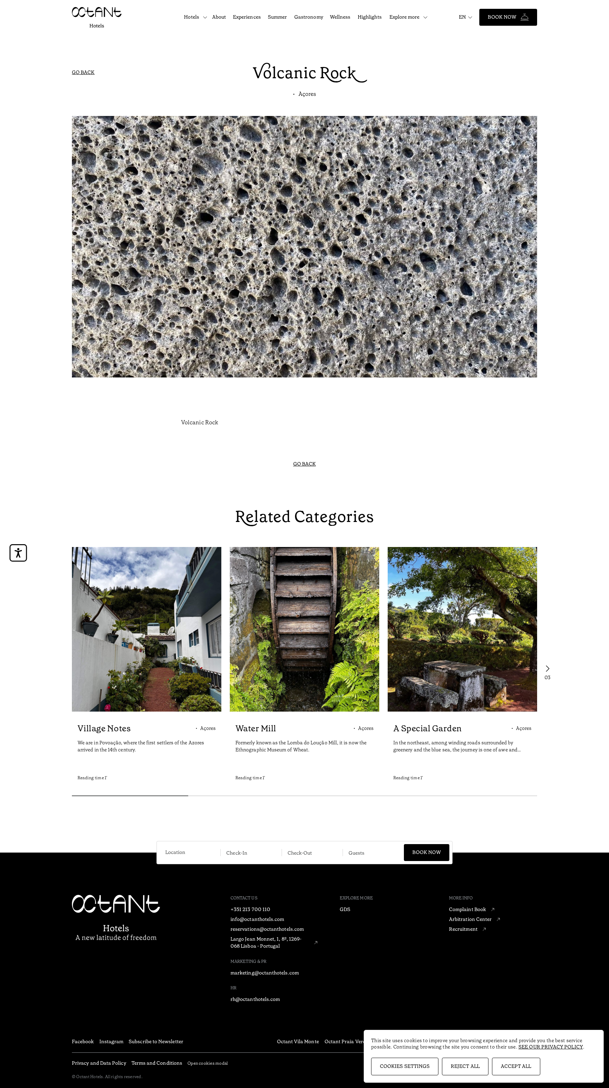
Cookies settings (405, 1066)
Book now (426, 852)
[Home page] (116, 917)
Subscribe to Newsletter (156, 1041)
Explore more (404, 17)
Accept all (516, 1066)
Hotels (191, 17)
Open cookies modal (207, 1063)
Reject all (465, 1066)
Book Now (502, 17)
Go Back (83, 72)
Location (175, 852)
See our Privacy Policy (550, 1047)
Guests (356, 853)
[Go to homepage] (97, 17)
